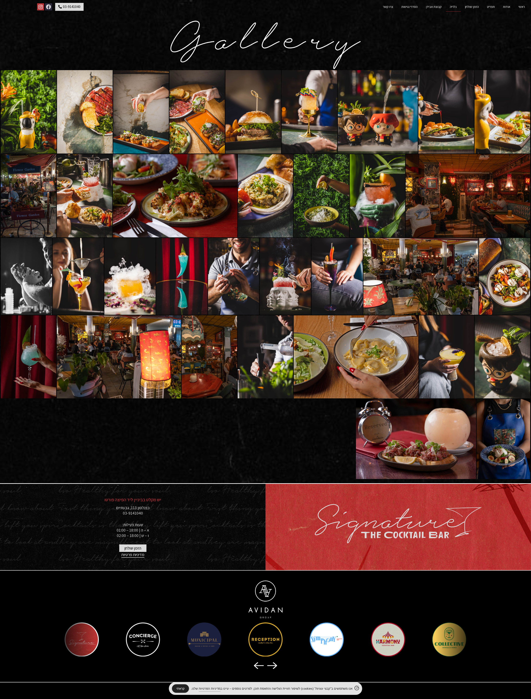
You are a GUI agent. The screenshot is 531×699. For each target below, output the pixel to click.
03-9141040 (133, 513)
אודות (506, 7)
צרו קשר (388, 7)
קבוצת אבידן (434, 7)
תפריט (491, 7)
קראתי (180, 688)
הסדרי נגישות (409, 7)
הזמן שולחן (472, 7)
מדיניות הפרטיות (209, 688)
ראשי (522, 7)
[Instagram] (40, 6)
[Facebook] (48, 6)
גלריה (453, 7)
